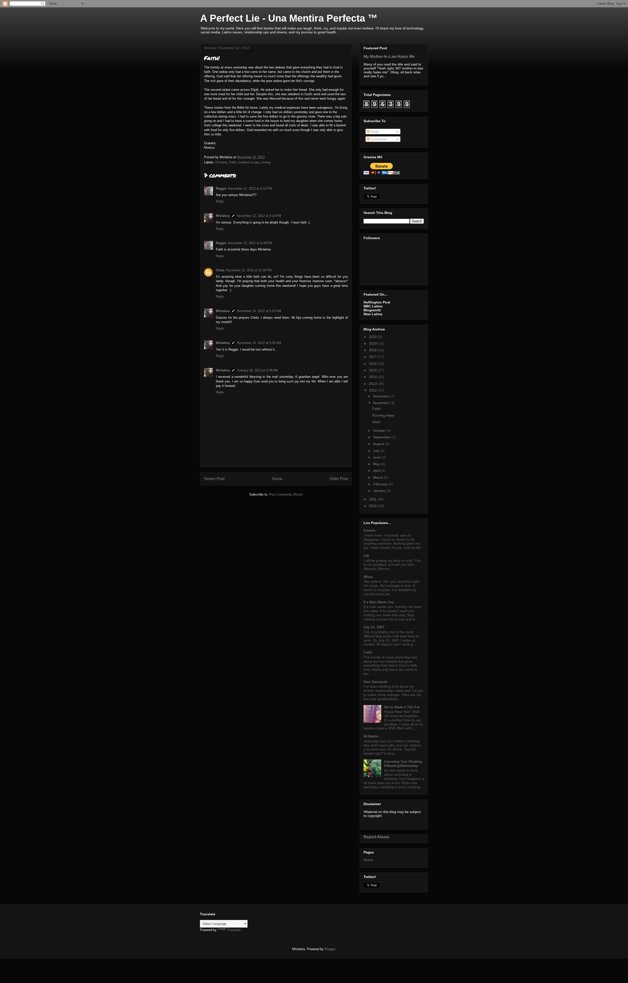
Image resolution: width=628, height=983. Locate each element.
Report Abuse (376, 837)
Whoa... (370, 577)
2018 (373, 350)
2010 (373, 506)
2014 (373, 377)
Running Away (383, 415)
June (377, 457)
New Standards (375, 682)
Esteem (369, 530)
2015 (373, 370)
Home (277, 479)
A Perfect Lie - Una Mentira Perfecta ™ (289, 18)
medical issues (249, 162)
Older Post (338, 479)
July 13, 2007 (374, 627)
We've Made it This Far (402, 707)
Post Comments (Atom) (286, 494)
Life (366, 556)
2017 (373, 357)
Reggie (221, 188)
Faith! (376, 409)
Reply (220, 201)
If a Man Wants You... (380, 602)
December (381, 396)
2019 (373, 343)
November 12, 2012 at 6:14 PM (259, 216)
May (377, 464)
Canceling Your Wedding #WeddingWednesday (403, 764)
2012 (373, 390)
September (382, 437)
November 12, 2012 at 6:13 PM (250, 188)
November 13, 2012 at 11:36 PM (249, 270)
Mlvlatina (223, 216)
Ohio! (376, 422)
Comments (378, 139)
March (378, 477)
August (379, 444)
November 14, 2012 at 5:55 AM (259, 343)
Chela (220, 270)
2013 (373, 384)
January (380, 491)
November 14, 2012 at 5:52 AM (259, 311)
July (376, 451)
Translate (234, 930)
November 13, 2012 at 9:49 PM (250, 243)
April (377, 470)
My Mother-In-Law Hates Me (389, 56)
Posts (374, 131)
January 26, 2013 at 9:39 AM (257, 370)
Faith (232, 162)
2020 (373, 337)
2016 (373, 364)
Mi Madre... (372, 736)
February (380, 484)
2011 (373, 499)
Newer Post (214, 479)
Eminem (221, 162)
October (380, 431)
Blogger (330, 949)
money (266, 162)
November (381, 403)
